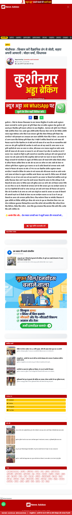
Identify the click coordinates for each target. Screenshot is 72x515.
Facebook (11, 400)
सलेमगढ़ (16, 481)
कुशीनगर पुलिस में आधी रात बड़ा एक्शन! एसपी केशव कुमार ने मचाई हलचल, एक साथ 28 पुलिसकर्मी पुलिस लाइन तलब (38, 440)
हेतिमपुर (47, 481)
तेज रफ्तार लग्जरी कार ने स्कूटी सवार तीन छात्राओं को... (42, 215)
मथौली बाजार (16, 479)
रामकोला (50, 479)
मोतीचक (37, 479)
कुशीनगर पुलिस (10, 474)
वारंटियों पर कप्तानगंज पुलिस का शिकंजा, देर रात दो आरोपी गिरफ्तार (35, 369)
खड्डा (33, 474)
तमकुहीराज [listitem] (51, 38)
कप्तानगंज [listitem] (58, 38)
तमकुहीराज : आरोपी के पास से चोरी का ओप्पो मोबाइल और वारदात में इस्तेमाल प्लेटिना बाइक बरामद (40, 359)
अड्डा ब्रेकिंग (23, 471)
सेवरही (32, 481)
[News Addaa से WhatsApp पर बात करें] (3, 504)
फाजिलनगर (38, 476)
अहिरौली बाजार (30, 471)
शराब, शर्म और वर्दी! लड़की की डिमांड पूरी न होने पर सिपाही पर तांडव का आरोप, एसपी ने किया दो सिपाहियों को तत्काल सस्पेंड (40, 430)
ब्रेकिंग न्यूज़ (9, 479)
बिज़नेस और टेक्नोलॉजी (46, 476)
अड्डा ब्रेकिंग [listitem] (18, 38)
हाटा (43, 481)
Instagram (11, 407)
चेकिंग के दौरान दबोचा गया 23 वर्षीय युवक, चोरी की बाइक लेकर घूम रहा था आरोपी (39, 349)
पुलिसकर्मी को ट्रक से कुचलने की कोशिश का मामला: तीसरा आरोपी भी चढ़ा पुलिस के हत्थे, (41, 379)
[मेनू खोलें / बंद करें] (68, 7)
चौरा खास (38, 474)
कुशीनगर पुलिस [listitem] (27, 38)
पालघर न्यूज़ (31, 476)
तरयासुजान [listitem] (65, 38)
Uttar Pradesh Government (12, 471)
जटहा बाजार (44, 474)
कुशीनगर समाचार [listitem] (36, 38)
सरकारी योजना (9, 481)
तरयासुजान (57, 474)
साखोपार (21, 481)
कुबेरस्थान (47, 471)
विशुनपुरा (55, 479)
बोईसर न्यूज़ (55, 476)
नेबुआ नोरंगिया (14, 476)
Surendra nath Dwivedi (31, 59)
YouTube (11, 410)
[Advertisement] (36, 22)
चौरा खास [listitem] (45, 38)
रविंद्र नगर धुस (43, 479)
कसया (42, 471)
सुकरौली (27, 481)
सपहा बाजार (62, 479)
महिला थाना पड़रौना (30, 479)
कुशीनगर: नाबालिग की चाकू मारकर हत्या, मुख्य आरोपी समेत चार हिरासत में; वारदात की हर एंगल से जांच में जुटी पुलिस (38, 458)
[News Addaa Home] (10, 7)
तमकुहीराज (51, 474)
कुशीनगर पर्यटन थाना (55, 471)
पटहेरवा (20, 476)
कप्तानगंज (36, 471)
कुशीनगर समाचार (27, 474)
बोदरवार (60, 476)
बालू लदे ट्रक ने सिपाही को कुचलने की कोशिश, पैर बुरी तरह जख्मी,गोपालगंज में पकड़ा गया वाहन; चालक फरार (40, 259)
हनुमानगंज (38, 481)
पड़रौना (25, 476)
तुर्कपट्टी (63, 474)
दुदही (8, 476)
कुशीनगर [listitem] (12, 38)
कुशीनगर (7, 45)
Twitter (11, 403)
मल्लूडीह (22, 479)
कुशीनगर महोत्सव (18, 474)
